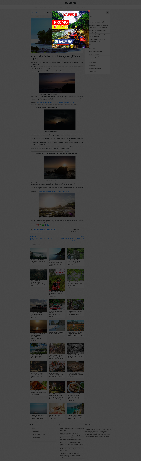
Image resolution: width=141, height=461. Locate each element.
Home (35, 7)
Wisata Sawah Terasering (56, 7)
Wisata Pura (43, 7)
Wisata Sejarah (70, 7)
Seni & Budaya (81, 7)
